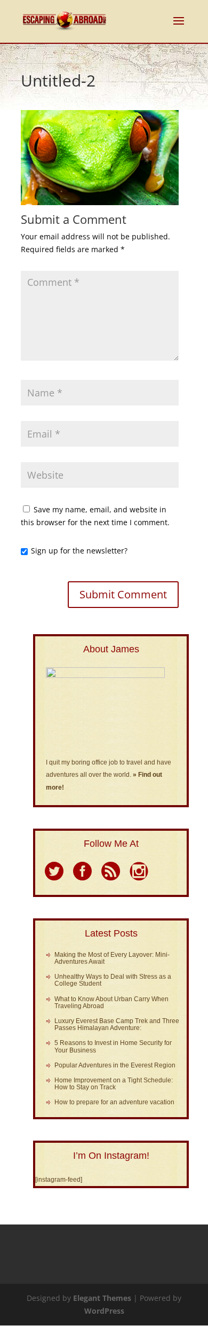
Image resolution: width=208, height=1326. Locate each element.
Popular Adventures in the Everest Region (114, 1065)
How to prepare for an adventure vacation (114, 1102)
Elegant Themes (102, 1298)
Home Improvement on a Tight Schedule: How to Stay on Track (113, 1084)
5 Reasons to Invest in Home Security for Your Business (113, 1046)
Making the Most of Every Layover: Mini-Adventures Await (112, 958)
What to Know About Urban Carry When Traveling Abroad (111, 1002)
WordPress (104, 1311)
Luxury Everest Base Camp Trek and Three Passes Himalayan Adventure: (116, 1024)
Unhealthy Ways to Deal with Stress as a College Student (112, 980)
